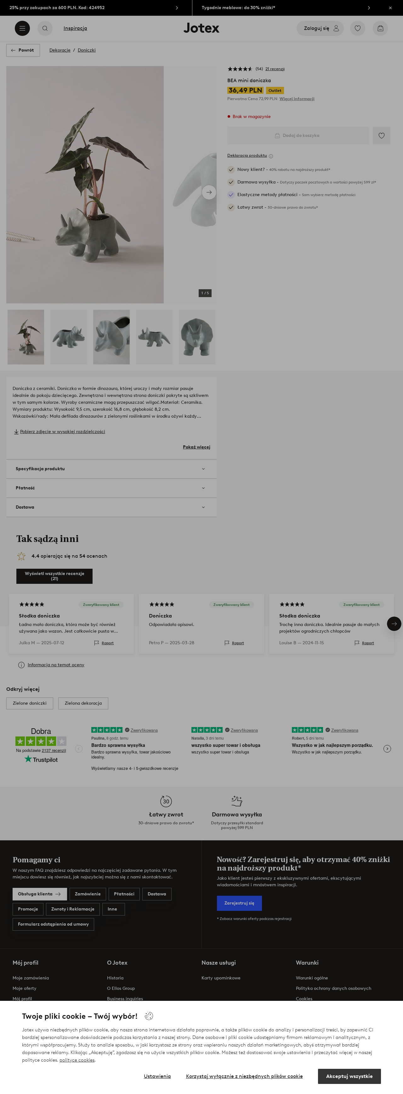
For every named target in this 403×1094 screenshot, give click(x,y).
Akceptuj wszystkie (349, 1076)
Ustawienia (157, 1076)
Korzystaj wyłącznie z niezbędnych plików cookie (244, 1076)
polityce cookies (77, 1060)
